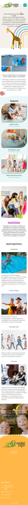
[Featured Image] (14, 112)
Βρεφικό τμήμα (14, 124)
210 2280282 (7, 494)
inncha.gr (12, 503)
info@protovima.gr (8, 491)
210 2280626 (7, 497)
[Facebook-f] (12, 452)
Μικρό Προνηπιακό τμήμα (14, 175)
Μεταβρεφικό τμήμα (14, 150)
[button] (25, 5)
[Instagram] (15, 452)
